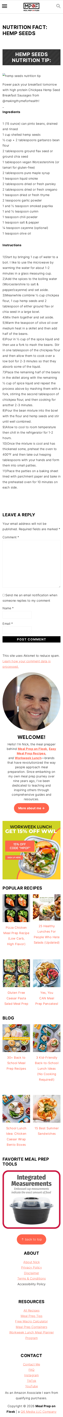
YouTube (31, 1386)
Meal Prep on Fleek (32, 749)
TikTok (31, 1381)
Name (8, 608)
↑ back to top (31, 1239)
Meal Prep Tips (32, 1316)
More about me (29, 808)
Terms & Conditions (31, 1278)
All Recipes (32, 1310)
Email (8, 623)
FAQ (32, 1370)
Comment (11, 537)
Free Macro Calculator (31, 1321)
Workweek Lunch (28, 758)
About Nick (31, 1262)
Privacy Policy (31, 1267)
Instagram (31, 1375)
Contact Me (31, 1364)
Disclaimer (31, 1273)
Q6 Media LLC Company (38, 1411)
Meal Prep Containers (31, 1327)
